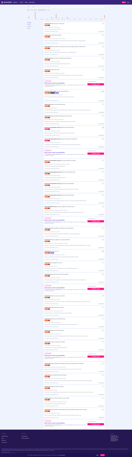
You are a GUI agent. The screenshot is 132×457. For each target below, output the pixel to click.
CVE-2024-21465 (101, 65)
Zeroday (57, 92)
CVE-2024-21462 (101, 31)
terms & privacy (62, 455)
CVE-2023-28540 (101, 146)
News (3, 438)
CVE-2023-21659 (101, 326)
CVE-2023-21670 (101, 282)
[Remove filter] (32, 6)
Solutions (15, 2)
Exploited (52, 92)
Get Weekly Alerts (96, 84)
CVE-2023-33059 (101, 123)
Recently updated (33, 9)
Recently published (42, 9)
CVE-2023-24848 (101, 202)
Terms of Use (4, 442)
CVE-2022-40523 (101, 315)
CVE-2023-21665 (101, 405)
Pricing (26, 2)
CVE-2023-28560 (101, 235)
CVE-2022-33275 (101, 247)
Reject (97, 455)
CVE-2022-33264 (101, 382)
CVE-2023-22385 (101, 135)
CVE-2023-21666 (101, 417)
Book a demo (32, 2)
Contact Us (4, 440)
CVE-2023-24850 (101, 214)
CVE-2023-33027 (101, 179)
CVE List (21, 2)
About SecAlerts (5, 436)
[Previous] (45, 99)
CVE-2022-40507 (101, 259)
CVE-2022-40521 (101, 349)
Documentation (24, 436)
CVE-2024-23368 (101, 54)
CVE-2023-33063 (101, 100)
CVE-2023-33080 (101, 112)
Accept (102, 455)
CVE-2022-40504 (101, 394)
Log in (128, 2)
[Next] (48, 99)
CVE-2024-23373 (101, 42)
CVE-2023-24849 (101, 191)
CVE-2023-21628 (101, 371)
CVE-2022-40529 (101, 303)
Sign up (123, 2)
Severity (48, 9)
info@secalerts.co (114, 440)
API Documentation (25, 438)
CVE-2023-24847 (101, 168)
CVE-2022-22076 (101, 270)
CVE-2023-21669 (101, 338)
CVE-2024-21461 (101, 77)
